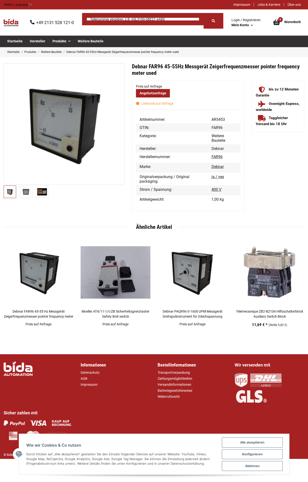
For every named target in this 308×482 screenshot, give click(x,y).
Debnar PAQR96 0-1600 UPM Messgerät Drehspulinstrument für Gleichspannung (193, 313)
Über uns (294, 4)
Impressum (241, 4)
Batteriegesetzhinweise (175, 390)
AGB (84, 378)
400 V (216, 189)
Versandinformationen (174, 384)
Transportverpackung (174, 372)
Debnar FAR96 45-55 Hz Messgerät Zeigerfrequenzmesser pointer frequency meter (38, 313)
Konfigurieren (252, 454)
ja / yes (218, 176)
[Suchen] (213, 21)
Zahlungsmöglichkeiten (175, 378)
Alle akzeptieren (252, 442)
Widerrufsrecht (169, 396)
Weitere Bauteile (218, 138)
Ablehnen (252, 466)
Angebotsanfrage (153, 93)
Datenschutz (90, 372)
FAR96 (217, 156)
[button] (246, 23)
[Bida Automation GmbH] (11, 22)
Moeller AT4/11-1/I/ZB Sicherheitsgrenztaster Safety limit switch (115, 313)
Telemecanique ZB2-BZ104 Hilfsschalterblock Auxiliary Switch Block (269, 313)
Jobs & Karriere (268, 4)
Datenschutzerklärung (187, 463)
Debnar (218, 166)
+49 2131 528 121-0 (55, 22)
